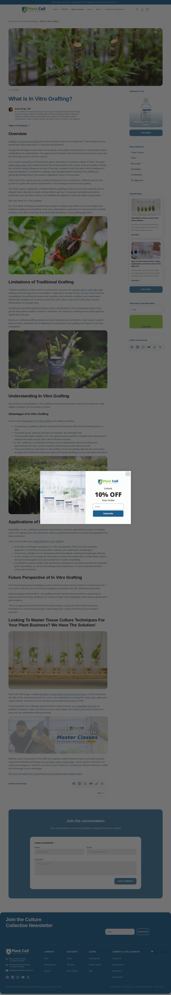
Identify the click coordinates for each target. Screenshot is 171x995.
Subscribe (108, 513)
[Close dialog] (128, 474)
